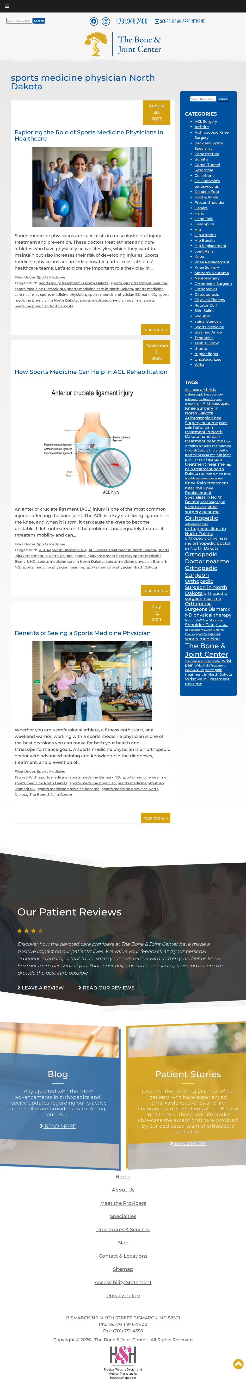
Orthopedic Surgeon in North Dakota (206, 587)
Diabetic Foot (207, 191)
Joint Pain (204, 251)
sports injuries (208, 634)
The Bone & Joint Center (51, 794)
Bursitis (201, 159)
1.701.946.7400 (132, 21)
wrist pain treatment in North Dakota (208, 672)
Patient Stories (188, 1074)
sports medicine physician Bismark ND (122, 294)
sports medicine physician (63, 294)
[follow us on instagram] (106, 21)
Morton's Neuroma (212, 273)
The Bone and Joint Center (203, 661)
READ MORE (59, 1126)
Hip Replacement (210, 245)
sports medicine (53, 777)
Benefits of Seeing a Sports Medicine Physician (83, 633)
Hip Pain (199, 460)
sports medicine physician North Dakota (121, 567)
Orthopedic (201, 517)
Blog (58, 1074)
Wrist (199, 364)
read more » (155, 329)
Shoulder (203, 316)
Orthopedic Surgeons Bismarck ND (207, 609)
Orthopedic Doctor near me (207, 558)
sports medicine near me (144, 777)
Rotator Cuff (206, 305)
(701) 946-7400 (131, 1324)
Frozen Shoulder (210, 202)
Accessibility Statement (123, 1282)
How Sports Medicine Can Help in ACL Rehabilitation (91, 371)
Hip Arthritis (205, 235)
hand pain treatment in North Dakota (204, 432)
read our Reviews (108, 988)
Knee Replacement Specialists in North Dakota (203, 495)
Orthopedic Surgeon (213, 283)
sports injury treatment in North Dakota (74, 283)
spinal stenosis (208, 321)
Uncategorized (208, 359)
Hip (198, 229)
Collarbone (205, 175)
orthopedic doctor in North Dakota (208, 546)
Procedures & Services (123, 1229)
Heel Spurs (204, 224)
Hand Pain (204, 218)
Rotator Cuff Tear (196, 620)
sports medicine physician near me (110, 300)
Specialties (123, 1216)
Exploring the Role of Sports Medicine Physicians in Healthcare (89, 135)
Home (123, 1177)
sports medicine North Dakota (41, 783)
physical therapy (212, 615)
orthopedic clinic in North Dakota (205, 531)
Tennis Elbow (207, 343)
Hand (199, 213)
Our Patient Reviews (69, 912)
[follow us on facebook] (94, 21)
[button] (238, 1364)
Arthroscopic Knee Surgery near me (203, 420)
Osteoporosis (207, 294)
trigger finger (206, 354)
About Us (123, 1190)
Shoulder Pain (200, 624)
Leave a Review (42, 988)
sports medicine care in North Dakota (100, 289)
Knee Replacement (212, 262)
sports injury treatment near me (139, 283)
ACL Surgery (206, 121)
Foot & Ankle (206, 197)
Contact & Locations (123, 1256)
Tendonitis (204, 337)
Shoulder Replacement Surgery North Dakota (206, 630)
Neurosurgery (207, 278)
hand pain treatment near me (204, 438)
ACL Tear (192, 390)
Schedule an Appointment (182, 21)
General (202, 208)
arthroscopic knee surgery (204, 394)
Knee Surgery (207, 267)
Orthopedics (206, 289)
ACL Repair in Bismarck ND (62, 550)
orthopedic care (196, 524)
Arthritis (202, 126)
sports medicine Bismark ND (40, 289)
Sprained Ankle (208, 332)
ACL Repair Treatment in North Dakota (122, 550)
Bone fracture (207, 154)
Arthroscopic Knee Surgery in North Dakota (207, 408)
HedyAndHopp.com (123, 1378)
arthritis (208, 389)
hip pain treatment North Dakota (208, 469)
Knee (199, 256)
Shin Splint (204, 310)
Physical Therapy (210, 299)
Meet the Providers (123, 1203)
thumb (201, 348)
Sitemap (123, 1269)
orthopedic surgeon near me (206, 596)
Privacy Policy (123, 1295)
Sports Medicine (51, 277)
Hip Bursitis (205, 240)
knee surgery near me (202, 509)
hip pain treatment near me (205, 462)
